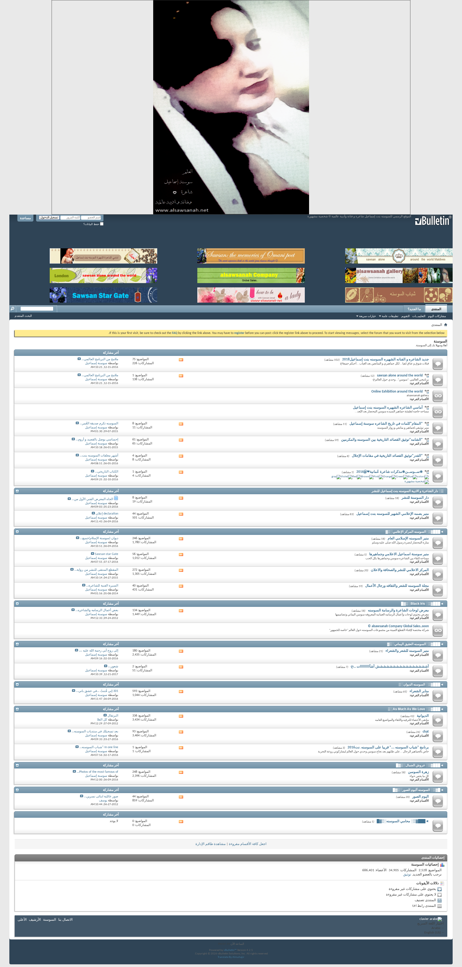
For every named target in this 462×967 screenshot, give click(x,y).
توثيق (407, 874)
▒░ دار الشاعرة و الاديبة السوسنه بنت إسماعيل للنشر (408, 491)
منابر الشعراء (419, 691)
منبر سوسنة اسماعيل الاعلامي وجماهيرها (399, 554)
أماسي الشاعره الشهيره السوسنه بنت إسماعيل (388, 407)
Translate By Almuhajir (231, 957)
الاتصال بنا (65, 920)
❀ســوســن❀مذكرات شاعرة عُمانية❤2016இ (389, 472)
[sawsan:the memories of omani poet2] (251, 255)
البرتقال (112, 715)
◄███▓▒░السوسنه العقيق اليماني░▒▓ (415, 644)
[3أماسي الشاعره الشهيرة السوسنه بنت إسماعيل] (103, 255)
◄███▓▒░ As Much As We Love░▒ (416, 709)
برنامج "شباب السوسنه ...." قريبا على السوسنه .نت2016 (388, 747)
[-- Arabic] (430, 928)
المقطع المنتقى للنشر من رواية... (96, 570)
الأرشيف (35, 920)
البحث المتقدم (23, 315)
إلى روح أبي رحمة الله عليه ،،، (98, 650)
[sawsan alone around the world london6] (103, 274)
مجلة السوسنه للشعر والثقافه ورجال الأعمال (397, 586)
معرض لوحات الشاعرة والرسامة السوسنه (398, 610)
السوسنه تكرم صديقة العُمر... (99, 423)
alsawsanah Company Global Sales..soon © (398, 626)
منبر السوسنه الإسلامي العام (408, 538)
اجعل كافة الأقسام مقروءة (248, 844)
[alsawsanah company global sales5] (251, 274)
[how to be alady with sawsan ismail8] (251, 294)
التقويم (405, 316)
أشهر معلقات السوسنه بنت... (99, 455)
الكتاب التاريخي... (106, 471)
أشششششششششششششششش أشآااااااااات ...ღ (390, 666)
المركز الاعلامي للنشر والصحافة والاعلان (400, 570)
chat (426, 731)
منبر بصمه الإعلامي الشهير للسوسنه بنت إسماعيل (392, 514)
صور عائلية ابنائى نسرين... (101, 796)
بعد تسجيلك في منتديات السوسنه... (95, 731)
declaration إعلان (107, 513)
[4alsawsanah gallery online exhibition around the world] (399, 274)
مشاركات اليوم (437, 316)
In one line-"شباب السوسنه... (98, 747)
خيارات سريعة (367, 316)
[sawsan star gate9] (103, 294)
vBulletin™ (230, 950)
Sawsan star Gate (106, 554)
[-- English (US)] (430, 933)
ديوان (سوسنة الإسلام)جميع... (99, 538)
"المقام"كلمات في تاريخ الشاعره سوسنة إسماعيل (386, 423)
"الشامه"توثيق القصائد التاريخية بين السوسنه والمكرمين (382, 439)
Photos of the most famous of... (97, 772)
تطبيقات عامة (390, 316)
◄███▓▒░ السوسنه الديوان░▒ (421, 684)
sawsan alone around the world (400, 375)
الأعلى (22, 920)
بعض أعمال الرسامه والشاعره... (96, 610)
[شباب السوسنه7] (399, 294)
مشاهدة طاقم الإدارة (210, 844)
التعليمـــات (418, 316)
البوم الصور (420, 796)
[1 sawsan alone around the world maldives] (399, 255)
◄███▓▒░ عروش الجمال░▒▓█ (420, 765)
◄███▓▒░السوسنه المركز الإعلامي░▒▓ (415, 532)
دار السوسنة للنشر (415, 498)
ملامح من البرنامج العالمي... (100, 359)
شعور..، (113, 666)
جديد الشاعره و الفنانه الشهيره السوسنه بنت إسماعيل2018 (385, 359)
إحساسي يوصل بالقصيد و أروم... (97, 439)
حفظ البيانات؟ (91, 224)
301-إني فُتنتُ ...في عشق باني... (97, 691)
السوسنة (49, 920)
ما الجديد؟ (414, 309)
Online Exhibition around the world (397, 391)
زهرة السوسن (418, 772)
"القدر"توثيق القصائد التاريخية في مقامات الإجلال (387, 456)
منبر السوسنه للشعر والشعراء (407, 651)
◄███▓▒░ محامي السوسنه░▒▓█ (403, 821)
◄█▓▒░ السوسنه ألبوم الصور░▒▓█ (418, 790)
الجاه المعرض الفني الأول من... (92, 499)
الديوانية (423, 716)
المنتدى (436, 309)
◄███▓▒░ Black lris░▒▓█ (422, 604)
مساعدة (25, 218)
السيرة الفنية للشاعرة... (102, 585)
